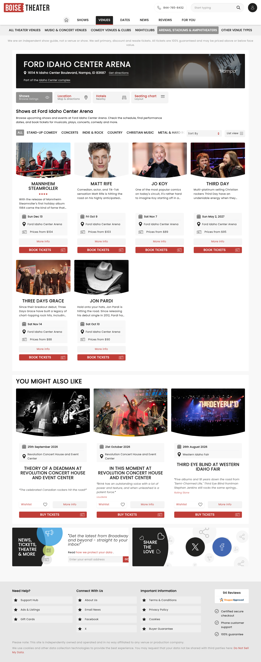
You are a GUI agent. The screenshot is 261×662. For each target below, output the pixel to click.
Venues (104, 20)
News (144, 20)
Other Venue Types (236, 30)
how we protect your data (94, 552)
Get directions (119, 73)
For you (188, 20)
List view (232, 133)
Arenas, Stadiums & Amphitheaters (188, 30)
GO (127, 559)
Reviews (165, 20)
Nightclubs (145, 30)
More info (43, 241)
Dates (125, 20)
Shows (82, 20)
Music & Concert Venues (66, 30)
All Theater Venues (25, 30)
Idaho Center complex (54, 80)
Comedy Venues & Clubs (111, 30)
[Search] (239, 7)
